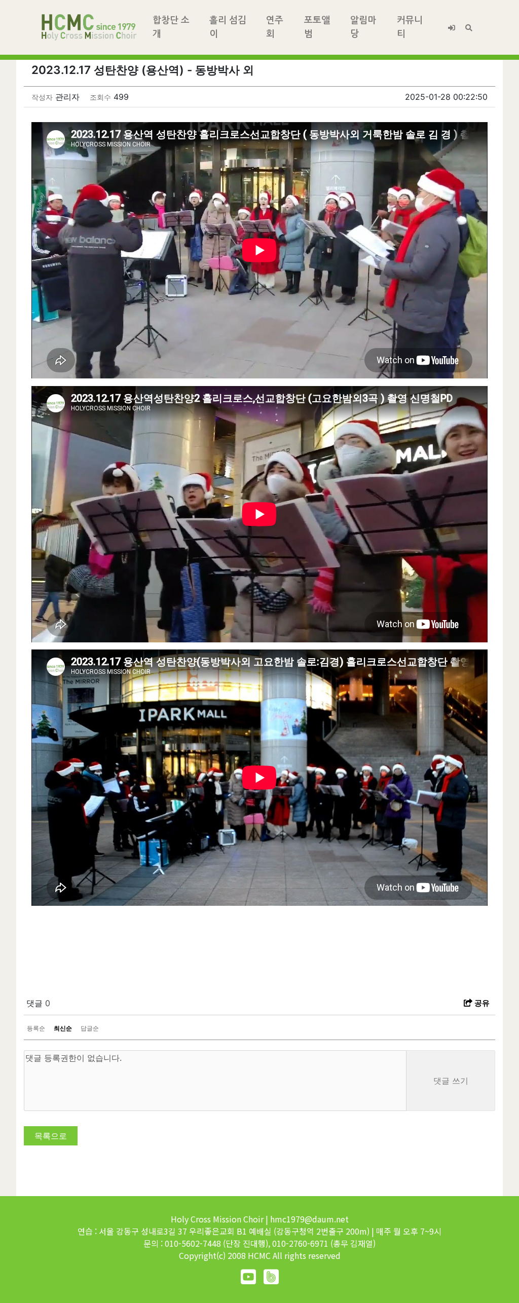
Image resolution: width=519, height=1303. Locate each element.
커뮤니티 (410, 27)
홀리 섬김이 (227, 27)
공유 (481, 1003)
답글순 (90, 1028)
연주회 (274, 27)
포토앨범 (317, 27)
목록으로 (50, 1136)
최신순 (63, 1028)
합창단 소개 (171, 27)
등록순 (36, 1028)
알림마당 (363, 27)
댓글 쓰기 (450, 1081)
